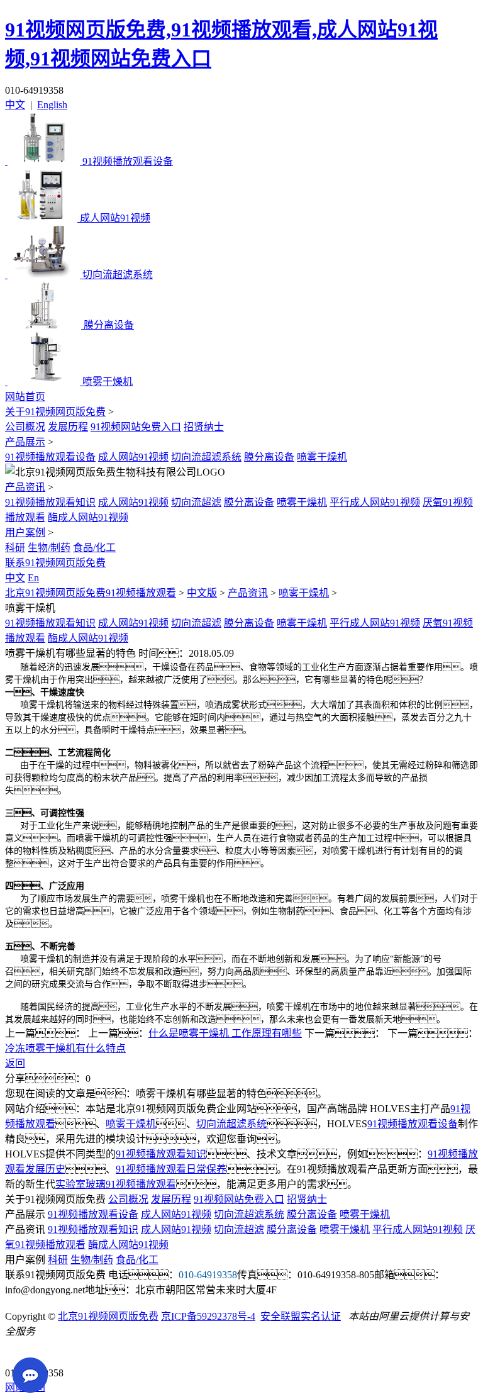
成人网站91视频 (133, 457)
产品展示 (25, 442)
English (52, 104)
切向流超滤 (196, 502)
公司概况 (25, 426)
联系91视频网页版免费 (55, 562)
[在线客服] (19, 1353)
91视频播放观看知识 (50, 502)
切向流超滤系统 (206, 457)
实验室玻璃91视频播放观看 (115, 1184)
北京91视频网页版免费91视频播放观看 (90, 593)
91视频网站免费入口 (136, 426)
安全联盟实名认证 (300, 1316)
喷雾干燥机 (322, 457)
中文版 (202, 593)
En (33, 577)
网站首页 (25, 396)
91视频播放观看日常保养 (171, 1169)
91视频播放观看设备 (50, 457)
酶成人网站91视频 (88, 517)
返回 (15, 1063)
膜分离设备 (269, 457)
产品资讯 (25, 487)
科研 (15, 547)
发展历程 (68, 426)
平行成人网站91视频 (375, 502)
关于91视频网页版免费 (55, 411)
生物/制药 (49, 547)
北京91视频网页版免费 (108, 1316)
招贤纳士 (204, 426)
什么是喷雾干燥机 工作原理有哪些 (225, 1033)
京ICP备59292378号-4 (208, 1316)
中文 (15, 104)
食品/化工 (94, 547)
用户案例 (25, 532)
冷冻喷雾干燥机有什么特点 (65, 1048)
